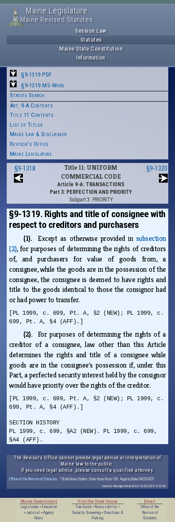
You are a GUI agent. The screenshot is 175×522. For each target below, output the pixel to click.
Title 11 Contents (32, 114)
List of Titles (26, 124)
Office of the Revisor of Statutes (33, 478)
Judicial (33, 512)
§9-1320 (156, 168)
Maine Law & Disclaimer (38, 134)
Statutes (91, 39)
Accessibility (106, 507)
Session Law (91, 30)
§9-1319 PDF (36, 74)
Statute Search (27, 95)
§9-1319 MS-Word (42, 85)
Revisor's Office (29, 144)
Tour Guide (83, 507)
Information (90, 57)
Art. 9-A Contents (31, 105)
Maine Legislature (31, 153)
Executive (49, 507)
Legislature (29, 507)
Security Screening (86, 512)
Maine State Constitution (90, 48)
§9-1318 (24, 168)
